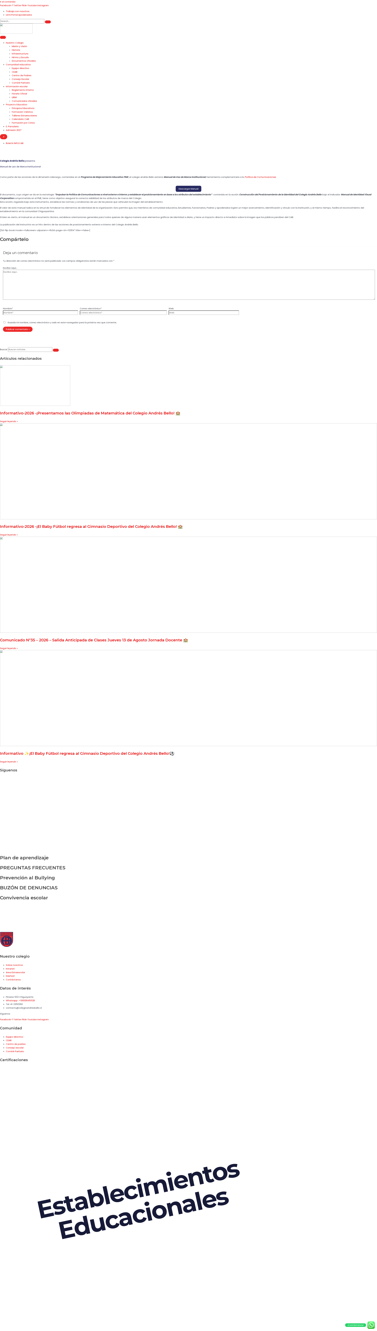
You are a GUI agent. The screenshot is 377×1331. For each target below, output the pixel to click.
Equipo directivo (20, 68)
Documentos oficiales (24, 60)
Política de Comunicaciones (260, 177)
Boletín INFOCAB (14, 143)
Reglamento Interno (23, 89)
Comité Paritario (21, 82)
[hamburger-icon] (3, 37)
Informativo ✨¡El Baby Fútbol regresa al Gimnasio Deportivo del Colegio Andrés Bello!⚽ (87, 753)
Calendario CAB (20, 119)
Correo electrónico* (91, 308)
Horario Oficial (19, 93)
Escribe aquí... (10, 267)
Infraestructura (20, 53)
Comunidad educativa (18, 64)
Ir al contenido (8, 1)
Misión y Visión (19, 46)
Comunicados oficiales (24, 101)
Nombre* (8, 308)
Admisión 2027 (14, 130)
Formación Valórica (22, 111)
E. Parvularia (12, 126)
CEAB (14, 71)
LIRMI (14, 97)
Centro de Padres (21, 75)
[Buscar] (48, 21)
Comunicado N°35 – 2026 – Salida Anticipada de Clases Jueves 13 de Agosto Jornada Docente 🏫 (94, 640)
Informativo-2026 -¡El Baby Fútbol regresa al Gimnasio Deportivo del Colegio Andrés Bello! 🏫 (91, 526)
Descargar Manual (188, 188)
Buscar (3, 349)
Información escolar (17, 86)
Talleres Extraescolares (24, 115)
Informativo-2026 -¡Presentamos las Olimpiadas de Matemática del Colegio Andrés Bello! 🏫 (90, 413)
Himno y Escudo (20, 57)
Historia (16, 49)
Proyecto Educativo (16, 104)
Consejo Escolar (20, 79)
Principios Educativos (23, 108)
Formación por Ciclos (23, 122)
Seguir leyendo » (9, 421)
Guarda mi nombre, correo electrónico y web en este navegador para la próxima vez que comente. (62, 322)
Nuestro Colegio (15, 42)
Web (171, 308)
